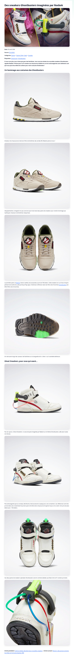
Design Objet (19, 55)
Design (13, 55)
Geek (25, 55)
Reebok (18, 283)
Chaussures (14, 58)
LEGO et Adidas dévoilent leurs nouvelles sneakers (28, 651)
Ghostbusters (22, 58)
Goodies (30, 55)
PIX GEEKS (12, 52)
